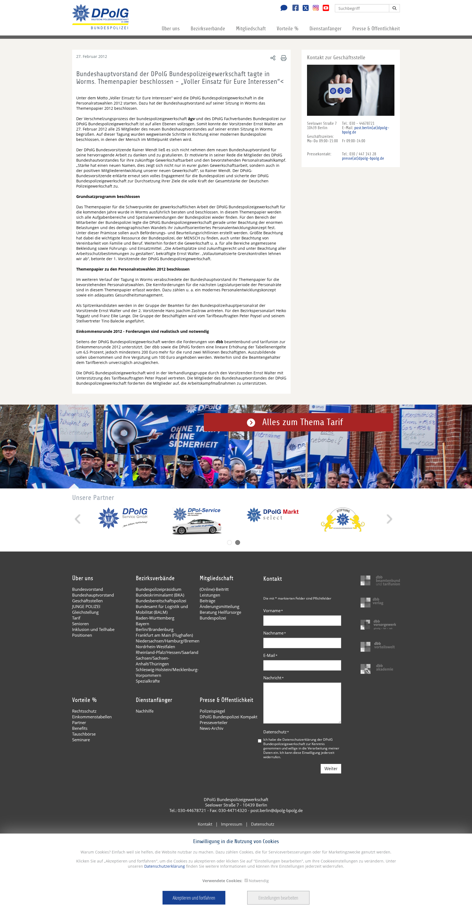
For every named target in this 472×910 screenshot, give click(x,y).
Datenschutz (276, 731)
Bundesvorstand (87, 589)
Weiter (331, 768)
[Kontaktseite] (282, 8)
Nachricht (273, 677)
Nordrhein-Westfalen (155, 646)
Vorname (273, 610)
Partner (79, 722)
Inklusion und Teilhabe (93, 629)
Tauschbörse (84, 734)
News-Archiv (211, 728)
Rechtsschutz (84, 711)
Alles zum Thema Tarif (302, 422)
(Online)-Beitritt (214, 589)
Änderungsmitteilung (219, 606)
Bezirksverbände (208, 28)
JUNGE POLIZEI (86, 606)
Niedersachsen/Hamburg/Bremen (167, 641)
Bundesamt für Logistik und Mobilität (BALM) (162, 609)
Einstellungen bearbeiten (278, 897)
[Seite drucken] (283, 58)
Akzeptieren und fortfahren (194, 897)
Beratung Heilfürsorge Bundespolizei (220, 615)
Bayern (142, 623)
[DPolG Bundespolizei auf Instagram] (314, 8)
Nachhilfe (145, 711)
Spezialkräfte (148, 681)
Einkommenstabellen (92, 716)
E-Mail (270, 655)
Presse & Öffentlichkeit (376, 28)
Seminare (81, 739)
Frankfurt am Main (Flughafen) (164, 635)
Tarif (76, 618)
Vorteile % (288, 28)
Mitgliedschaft (251, 28)
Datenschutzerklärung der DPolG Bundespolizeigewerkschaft (298, 741)
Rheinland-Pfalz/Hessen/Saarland (167, 652)
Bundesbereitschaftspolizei (161, 600)
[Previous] (78, 519)
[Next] (388, 519)
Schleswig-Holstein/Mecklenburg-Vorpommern (167, 672)
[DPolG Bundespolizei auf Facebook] (293, 8)
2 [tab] (237, 542)
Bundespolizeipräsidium (158, 589)
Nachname (274, 633)
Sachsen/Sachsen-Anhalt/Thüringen (152, 660)
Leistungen (210, 595)
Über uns (171, 28)
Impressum (231, 824)
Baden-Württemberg (155, 618)
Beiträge (207, 600)
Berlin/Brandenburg (154, 629)
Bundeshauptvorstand (93, 595)
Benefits (79, 728)
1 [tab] (229, 542)
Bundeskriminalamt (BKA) (160, 595)
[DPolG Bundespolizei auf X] (304, 8)
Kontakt (205, 824)
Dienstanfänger (325, 28)
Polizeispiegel (212, 711)
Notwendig (259, 880)
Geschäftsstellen (87, 600)
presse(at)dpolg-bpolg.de (363, 158)
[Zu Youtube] (324, 8)
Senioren (80, 623)
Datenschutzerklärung (164, 866)
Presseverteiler (214, 722)
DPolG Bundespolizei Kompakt (228, 716)
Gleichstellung (85, 612)
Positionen (82, 635)
